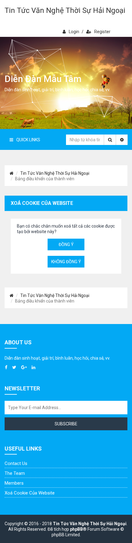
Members (14, 483)
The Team (15, 473)
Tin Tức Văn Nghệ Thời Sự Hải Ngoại (65, 10)
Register (102, 31)
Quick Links (28, 139)
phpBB (76, 529)
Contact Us (16, 463)
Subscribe (66, 423)
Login (74, 31)
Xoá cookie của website (30, 493)
